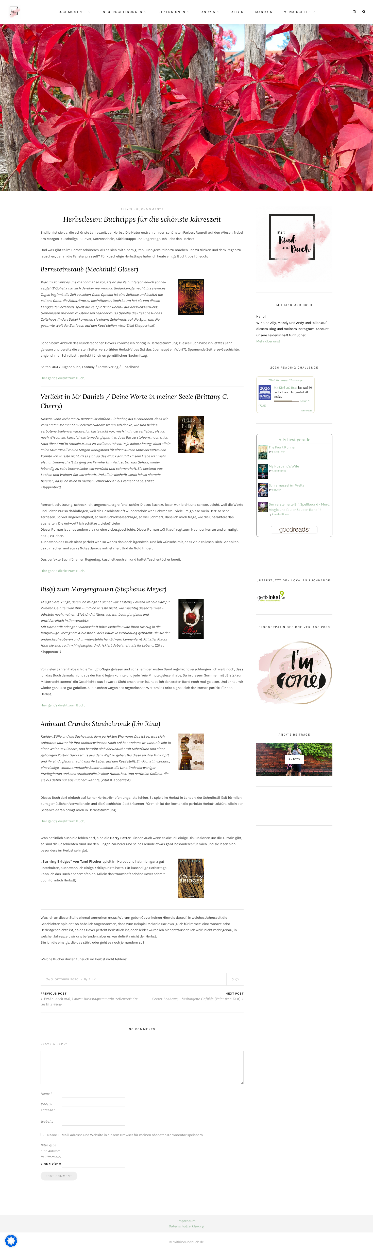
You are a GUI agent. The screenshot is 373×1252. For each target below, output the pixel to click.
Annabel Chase (280, 514)
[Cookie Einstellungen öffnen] (11, 1246)
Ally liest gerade (294, 439)
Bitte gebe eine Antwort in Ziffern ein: (51, 1151)
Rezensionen (172, 12)
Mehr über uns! (268, 341)
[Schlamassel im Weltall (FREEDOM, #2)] (263, 489)
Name (46, 1094)
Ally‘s (237, 12)
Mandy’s (264, 12)
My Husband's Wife (284, 466)
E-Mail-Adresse (48, 1107)
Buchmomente (72, 12)
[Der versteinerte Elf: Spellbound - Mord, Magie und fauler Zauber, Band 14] (263, 506)
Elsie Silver (278, 451)
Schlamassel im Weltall (288, 485)
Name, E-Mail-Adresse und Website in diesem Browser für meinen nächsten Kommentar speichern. (125, 1135)
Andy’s (208, 12)
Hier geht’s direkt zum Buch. (63, 378)
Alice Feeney (279, 470)
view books (306, 410)
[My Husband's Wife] (263, 471)
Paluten (276, 489)
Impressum (186, 1221)
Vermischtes (297, 12)
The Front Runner (282, 447)
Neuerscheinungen (123, 12)
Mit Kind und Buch (285, 387)
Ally (92, 979)
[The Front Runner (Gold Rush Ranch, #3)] (263, 452)
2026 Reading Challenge (285, 380)
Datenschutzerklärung (186, 1226)
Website (47, 1121)
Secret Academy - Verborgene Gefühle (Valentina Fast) (196, 999)
